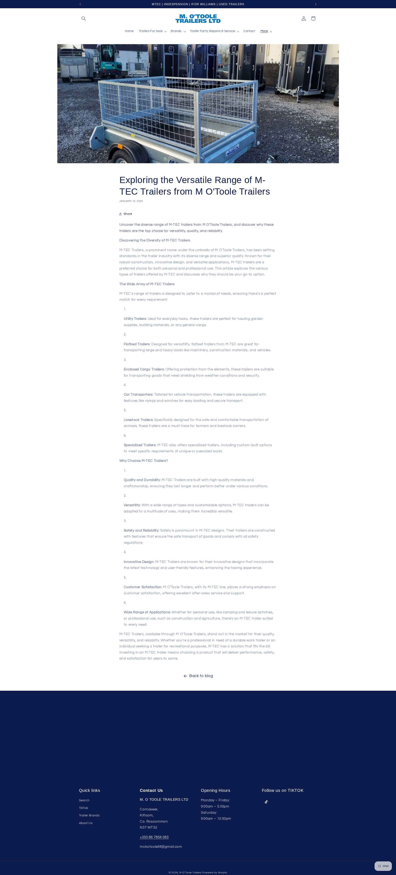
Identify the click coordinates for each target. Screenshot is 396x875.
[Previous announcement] (80, 4)
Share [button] (128, 213)
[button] (83, 18)
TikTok (83, 807)
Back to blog (201, 676)
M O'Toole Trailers (190, 872)
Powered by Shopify (214, 872)
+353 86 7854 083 (154, 837)
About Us (86, 822)
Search (84, 800)
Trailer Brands (89, 815)
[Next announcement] (315, 4)
